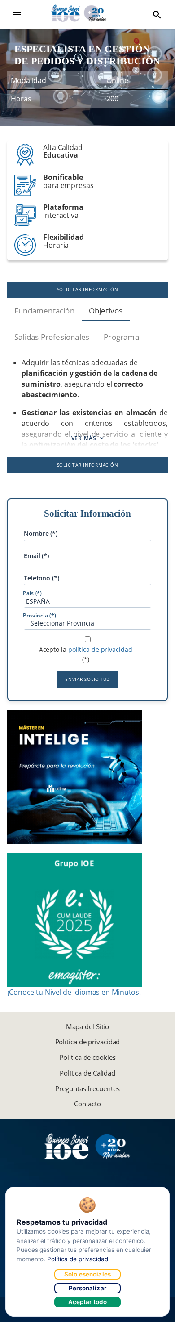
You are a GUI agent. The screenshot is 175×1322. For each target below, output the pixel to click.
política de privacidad (100, 649)
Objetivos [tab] (106, 310)
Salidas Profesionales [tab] (51, 337)
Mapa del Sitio (87, 1026)
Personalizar (87, 1288)
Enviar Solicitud (87, 679)
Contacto (87, 1103)
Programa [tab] (121, 337)
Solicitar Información (87, 289)
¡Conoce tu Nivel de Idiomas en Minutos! (74, 992)
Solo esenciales (87, 1274)
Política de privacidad (87, 1041)
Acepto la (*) (85, 654)
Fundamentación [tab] (44, 310)
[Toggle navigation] (16, 14)
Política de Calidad (87, 1072)
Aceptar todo (87, 1301)
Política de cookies (87, 1057)
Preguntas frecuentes (87, 1088)
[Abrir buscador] (157, 15)
